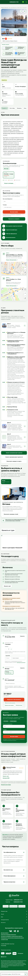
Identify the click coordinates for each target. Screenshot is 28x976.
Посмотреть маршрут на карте (14, 461)
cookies (9, 974)
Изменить (22, 636)
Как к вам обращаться (7, 198)
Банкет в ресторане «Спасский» (12, 547)
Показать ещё (7, 586)
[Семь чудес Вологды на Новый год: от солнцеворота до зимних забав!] (14, 18)
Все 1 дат (6, 168)
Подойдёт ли (4, 108)
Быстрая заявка (14, 212)
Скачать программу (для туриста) (14, 452)
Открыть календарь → (9, 183)
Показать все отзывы (6, 784)
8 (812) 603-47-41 (18, 899)
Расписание (5, 906)
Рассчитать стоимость (14, 219)
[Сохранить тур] (21, 11)
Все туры (6, 7)
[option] (9, 672)
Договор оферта (4, 933)
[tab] (6, 481)
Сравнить (22, 668)
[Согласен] (25, 974)
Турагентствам (22, 906)
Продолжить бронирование (14, 699)
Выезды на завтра (13, 906)
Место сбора (12, 108)
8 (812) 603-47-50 (14, 2)
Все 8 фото (23, 34)
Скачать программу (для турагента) (14, 457)
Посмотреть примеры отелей (11, 514)
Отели (25, 108)
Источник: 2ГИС (6, 778)
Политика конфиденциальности (8, 934)
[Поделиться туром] (24, 11)
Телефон (5, 204)
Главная (2, 7)
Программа (19, 108)
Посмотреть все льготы (21, 662)
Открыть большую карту (12, 259)
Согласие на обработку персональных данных (11, 936)
